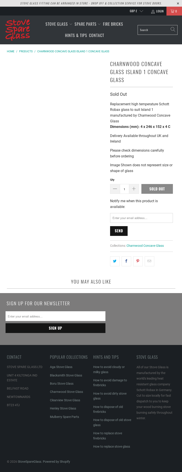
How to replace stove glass (111, 446)
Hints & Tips (76, 35)
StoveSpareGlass (29, 461)
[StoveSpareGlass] (17, 30)
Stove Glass (57, 24)
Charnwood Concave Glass (145, 246)
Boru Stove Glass (61, 383)
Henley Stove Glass (63, 408)
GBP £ (133, 11)
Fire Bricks (113, 24)
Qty (112, 179)
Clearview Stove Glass (65, 400)
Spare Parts (86, 24)
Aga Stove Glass (61, 367)
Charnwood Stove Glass (66, 392)
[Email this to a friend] (149, 261)
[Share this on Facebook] (126, 261)
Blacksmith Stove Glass (66, 375)
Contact (96, 35)
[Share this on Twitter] (115, 261)
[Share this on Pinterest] (138, 261)
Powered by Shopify (56, 461)
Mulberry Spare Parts (64, 417)
